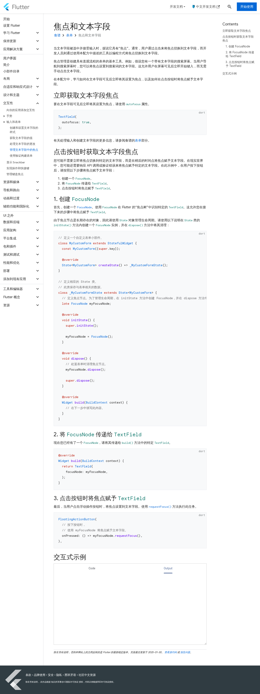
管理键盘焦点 (15, 174)
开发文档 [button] (176, 7)
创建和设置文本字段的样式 (24, 130)
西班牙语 (70, 675)
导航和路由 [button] (11, 190)
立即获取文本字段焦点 (236, 31)
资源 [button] (6, 305)
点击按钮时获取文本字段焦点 (238, 38)
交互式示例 (229, 73)
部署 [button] (6, 271)
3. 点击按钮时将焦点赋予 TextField (240, 64)
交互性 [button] (8, 103)
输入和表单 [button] (13, 122)
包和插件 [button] (9, 246)
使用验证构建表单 (21, 155)
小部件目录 (11, 71)
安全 (51, 675)
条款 (28, 675)
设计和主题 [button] (11, 95)
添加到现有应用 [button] (14, 279)
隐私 (59, 675)
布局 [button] (6, 79)
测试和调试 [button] (11, 255)
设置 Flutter (11, 26)
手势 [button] (9, 116)
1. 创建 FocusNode (238, 46)
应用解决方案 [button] (13, 49)
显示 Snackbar (15, 162)
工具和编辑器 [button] (13, 289)
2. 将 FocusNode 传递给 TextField (240, 54)
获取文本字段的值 (21, 138)
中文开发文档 (206, 7)
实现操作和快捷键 (17, 168)
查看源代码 (171, 652)
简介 (6, 65)
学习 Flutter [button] (11, 33)
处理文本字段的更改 (22, 144)
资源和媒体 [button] (11, 182)
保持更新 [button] (9, 41)
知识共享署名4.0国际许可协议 (64, 682)
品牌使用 (39, 675)
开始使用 (246, 7)
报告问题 (185, 652)
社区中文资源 (87, 675)
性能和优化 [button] (11, 263)
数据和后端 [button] (11, 222)
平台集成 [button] (9, 238)
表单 (138, 141)
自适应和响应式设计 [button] (17, 87)
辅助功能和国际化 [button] (16, 206)
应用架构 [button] (9, 230)
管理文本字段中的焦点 (24, 150)
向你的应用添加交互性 (20, 110)
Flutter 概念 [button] (11, 297)
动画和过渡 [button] (11, 198)
